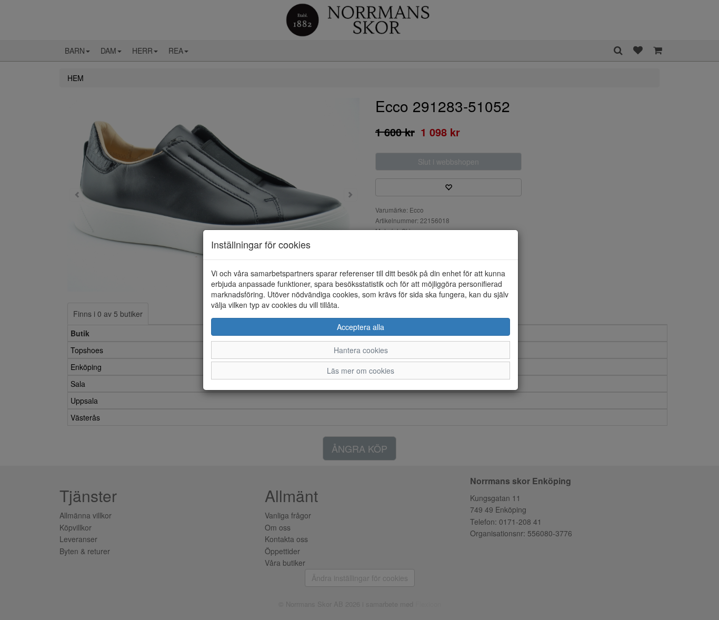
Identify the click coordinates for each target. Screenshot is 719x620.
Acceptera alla (360, 327)
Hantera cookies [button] (361, 350)
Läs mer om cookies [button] (360, 370)
